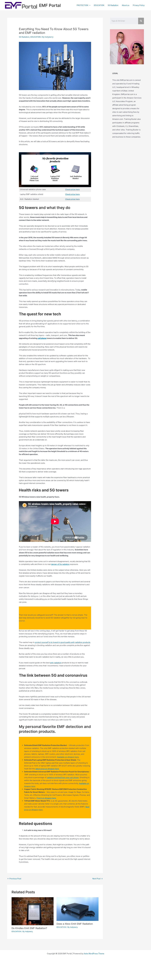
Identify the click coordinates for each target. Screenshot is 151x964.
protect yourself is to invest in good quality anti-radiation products (62, 642)
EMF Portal (50, 5)
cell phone (42, 338)
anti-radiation (55, 663)
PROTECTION (82, 5)
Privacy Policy (139, 5)
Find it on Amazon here (46, 798)
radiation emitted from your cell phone (63, 777)
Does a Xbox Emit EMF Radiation (75, 923)
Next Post (97, 878)
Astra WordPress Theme (94, 953)
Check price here (72, 189)
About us (125, 5)
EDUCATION (99, 5)
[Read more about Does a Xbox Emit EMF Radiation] (78, 909)
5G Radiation (113, 5)
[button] (89, 5)
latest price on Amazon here (47, 769)
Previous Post (14, 878)
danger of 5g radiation (60, 564)
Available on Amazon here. (68, 757)
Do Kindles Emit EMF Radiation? (29, 928)
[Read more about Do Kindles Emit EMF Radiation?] (33, 911)
